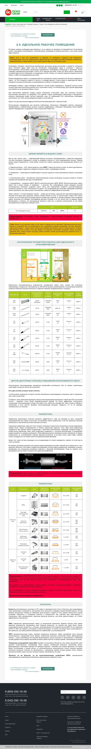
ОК (83, 746)
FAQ (6, 734)
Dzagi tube (14, 5)
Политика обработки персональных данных (74, 717)
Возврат (7, 731)
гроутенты (25, 59)
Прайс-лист (39, 19)
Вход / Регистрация (81, 19)
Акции (44, 18)
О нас (7, 716)
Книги (21, 5)
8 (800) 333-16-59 (16, 692)
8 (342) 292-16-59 (16, 700)
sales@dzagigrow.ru (67, 704)
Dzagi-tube (40, 729)
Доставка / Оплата (49, 19)
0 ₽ (82, 13)
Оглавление (48, 35)
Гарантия (7, 727)
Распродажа (69, 18)
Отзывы (57, 18)
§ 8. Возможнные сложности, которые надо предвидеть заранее (23, 35)
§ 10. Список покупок (32, 37)
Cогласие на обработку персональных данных (74, 723)
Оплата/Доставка (10, 723)
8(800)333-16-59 (71, 5)
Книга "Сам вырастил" (43, 733)
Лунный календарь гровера (42, 737)
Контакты (62, 18)
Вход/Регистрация (42, 716)
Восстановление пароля (41, 721)
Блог (6, 5)
